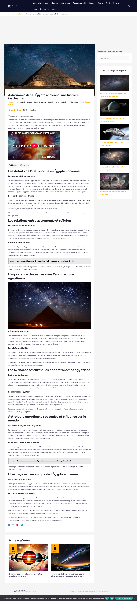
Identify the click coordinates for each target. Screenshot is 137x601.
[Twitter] (13, 525)
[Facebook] (9, 525)
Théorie (34, 9)
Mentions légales (102, 591)
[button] (129, 6)
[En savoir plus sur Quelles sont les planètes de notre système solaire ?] (28, 558)
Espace (92, 3)
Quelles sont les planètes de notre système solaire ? (25, 575)
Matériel (100, 3)
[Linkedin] (22, 525)
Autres (54, 9)
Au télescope (65, 3)
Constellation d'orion (24, 102)
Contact (72, 591)
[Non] (135, 598)
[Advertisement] (68, 30)
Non (112, 598)
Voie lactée (73, 102)
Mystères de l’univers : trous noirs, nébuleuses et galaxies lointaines (67, 575)
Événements (44, 9)
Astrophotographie (79, 3)
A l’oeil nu (54, 3)
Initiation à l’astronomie (40, 3)
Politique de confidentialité (85, 591)
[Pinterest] (17, 525)
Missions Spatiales (112, 3)
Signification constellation (57, 102)
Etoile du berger (40, 102)
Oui (107, 598)
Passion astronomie (20, 6)
